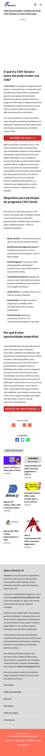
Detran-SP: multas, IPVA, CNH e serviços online (12, 505)
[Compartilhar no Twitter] (22, 440)
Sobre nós (7, 699)
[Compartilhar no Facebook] (17, 440)
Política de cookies (11, 713)
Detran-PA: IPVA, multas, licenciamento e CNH (11, 535)
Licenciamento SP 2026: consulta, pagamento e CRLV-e (32, 470)
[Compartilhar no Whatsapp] (28, 440)
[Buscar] (40, 5)
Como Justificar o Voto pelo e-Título (12, 469)
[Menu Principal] (35, 5)
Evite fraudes (9, 685)
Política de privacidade (12, 692)
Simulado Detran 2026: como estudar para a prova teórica (32, 497)
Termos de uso (9, 720)
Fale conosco (8, 706)
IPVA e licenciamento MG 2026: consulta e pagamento (32, 540)
